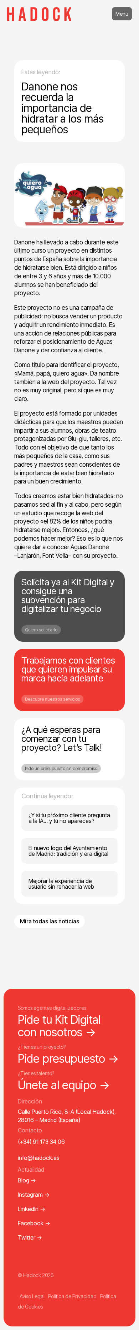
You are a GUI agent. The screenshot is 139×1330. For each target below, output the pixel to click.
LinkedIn (31, 1208)
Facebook (34, 1223)
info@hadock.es (39, 1157)
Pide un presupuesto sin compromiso (61, 768)
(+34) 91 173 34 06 (41, 1141)
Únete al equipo (64, 1085)
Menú (121, 14)
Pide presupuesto (68, 1059)
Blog (27, 1180)
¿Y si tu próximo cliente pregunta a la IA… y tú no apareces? (69, 818)
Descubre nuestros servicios (52, 699)
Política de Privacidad (72, 1296)
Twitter (30, 1237)
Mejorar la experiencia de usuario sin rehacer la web (61, 883)
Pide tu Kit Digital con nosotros (59, 1026)
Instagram (34, 1194)
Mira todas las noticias (49, 921)
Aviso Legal (32, 1296)
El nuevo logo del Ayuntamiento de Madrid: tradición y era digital (68, 850)
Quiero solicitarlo (41, 629)
